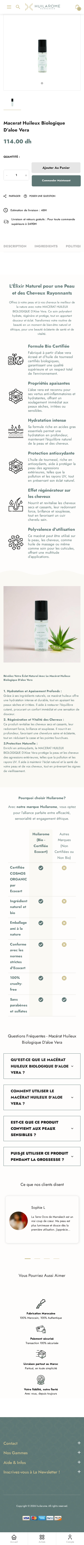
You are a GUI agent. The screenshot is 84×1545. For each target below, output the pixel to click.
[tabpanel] (42, 52)
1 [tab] (42, 83)
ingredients (46, 246)
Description (15, 246)
